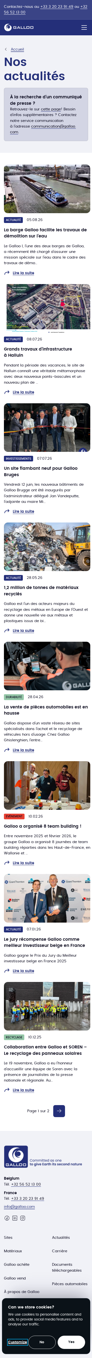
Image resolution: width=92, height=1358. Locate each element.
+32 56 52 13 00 (26, 1184)
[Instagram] (23, 1218)
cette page (51, 109)
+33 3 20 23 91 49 (56, 7)
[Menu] (84, 27)
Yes (71, 1342)
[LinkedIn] (15, 1218)
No (41, 1342)
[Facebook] (7, 1218)
